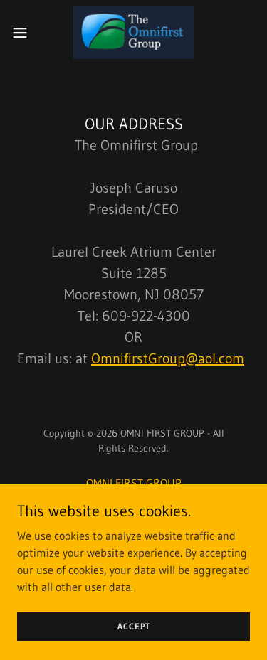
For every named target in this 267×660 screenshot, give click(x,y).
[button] (25, 32)
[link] (133, 32)
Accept (133, 626)
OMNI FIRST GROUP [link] (134, 483)
